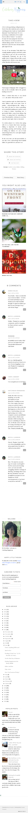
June (6, 645)
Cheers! (10, 712)
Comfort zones (12, 167)
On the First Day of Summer (12, 658)
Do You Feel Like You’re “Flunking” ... (10, 245)
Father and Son (9, 666)
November (8, 634)
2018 (5, 627)
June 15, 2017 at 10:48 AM (14, 459)
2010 (5, 699)
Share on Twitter (15, 159)
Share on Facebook (14, 156)
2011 (5, 697)
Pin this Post (15, 163)
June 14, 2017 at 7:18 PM (13, 379)
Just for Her (8, 650)
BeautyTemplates (10, 807)
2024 (5, 614)
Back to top (21, 811)
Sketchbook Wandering (16, 390)
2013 (5, 692)
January (7, 683)
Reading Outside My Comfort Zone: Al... (12, 214)
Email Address (6, 583)
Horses (14, 169)
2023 (5, 616)
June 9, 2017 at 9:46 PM (13, 318)
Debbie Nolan (13, 291)
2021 (5, 620)
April (6, 677)
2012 (5, 694)
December (8, 632)
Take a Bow (8, 669)
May (6, 674)
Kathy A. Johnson (14, 316)
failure (14, 123)
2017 (5, 629)
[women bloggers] (0, 795)
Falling (22, 167)
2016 (5, 685)
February (7, 681)
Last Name (5, 592)
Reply (25, 309)
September (8, 638)
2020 (5, 623)
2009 (5, 701)
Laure (3, 97)
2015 (5, 688)
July (6, 643)
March (7, 679)
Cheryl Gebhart (13, 376)
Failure (18, 167)
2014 (5, 690)
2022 (5, 618)
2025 (5, 612)
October (7, 636)
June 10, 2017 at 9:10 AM (13, 338)
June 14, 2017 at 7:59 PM (13, 393)
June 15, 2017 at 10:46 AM (14, 439)
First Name (5, 587)
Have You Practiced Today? (12, 672)
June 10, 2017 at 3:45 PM (13, 357)
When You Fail (7, 275)
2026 (5, 609)
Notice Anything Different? (12, 647)
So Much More (12, 727)
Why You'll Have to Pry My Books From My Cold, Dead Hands (14, 760)
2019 (5, 625)
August (7, 641)
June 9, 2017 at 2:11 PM (13, 293)
